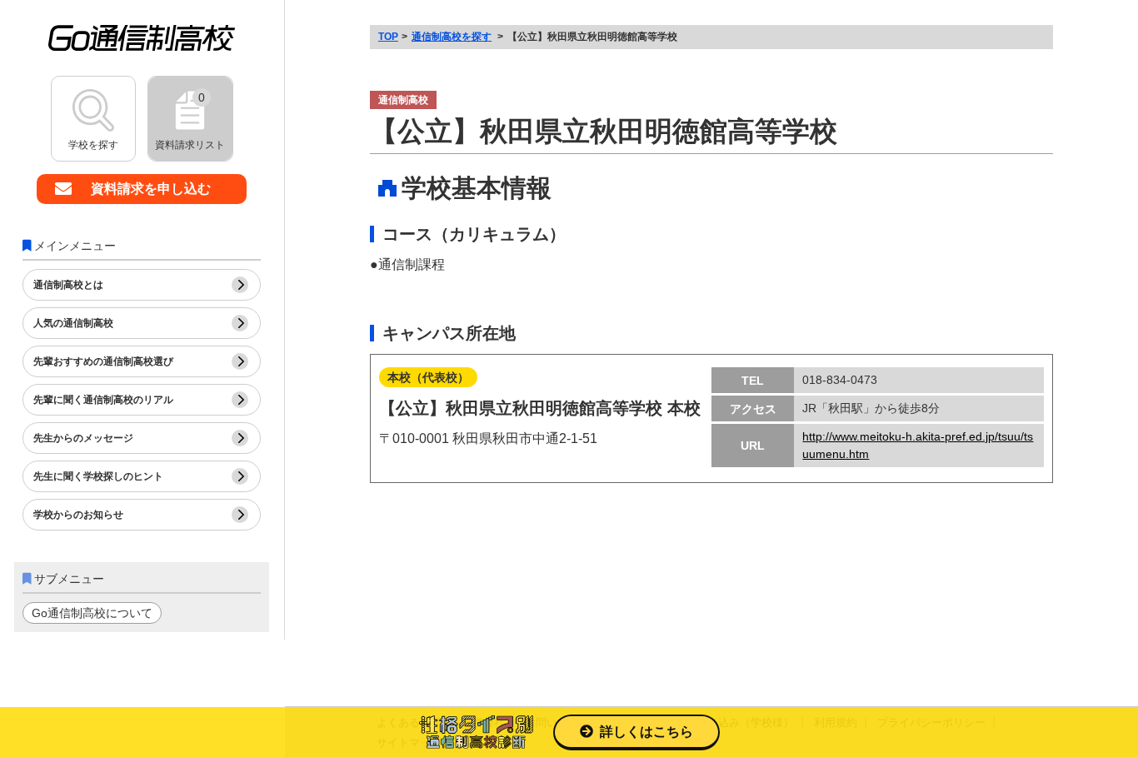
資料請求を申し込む (151, 189)
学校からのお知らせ (78, 514)
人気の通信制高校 (73, 323)
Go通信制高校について (92, 613)
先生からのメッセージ (83, 438)
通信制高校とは (68, 285)
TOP (388, 36)
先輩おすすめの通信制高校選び (103, 361)
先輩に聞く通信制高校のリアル (103, 400)
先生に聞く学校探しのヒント (98, 476)
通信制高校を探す (452, 36)
